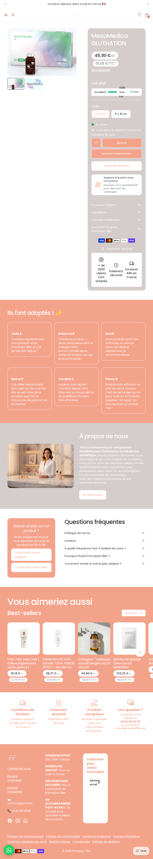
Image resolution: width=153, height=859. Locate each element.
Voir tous (133, 613)
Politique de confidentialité (63, 836)
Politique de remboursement (25, 836)
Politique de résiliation (106, 842)
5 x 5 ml (100, 114)
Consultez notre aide (31, 567)
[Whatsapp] (25, 820)
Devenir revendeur (14, 778)
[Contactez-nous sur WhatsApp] (9, 850)
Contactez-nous (19, 768)
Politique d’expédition (126, 836)
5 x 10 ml (121, 114)
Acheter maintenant (117, 154)
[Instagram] (17, 820)
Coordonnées (81, 842)
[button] (15, 84)
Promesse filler (81, 851)
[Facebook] (9, 820)
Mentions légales (59, 842)
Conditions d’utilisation (96, 836)
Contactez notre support (27, 555)
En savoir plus (92, 495)
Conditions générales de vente (27, 842)
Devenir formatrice (14, 790)
